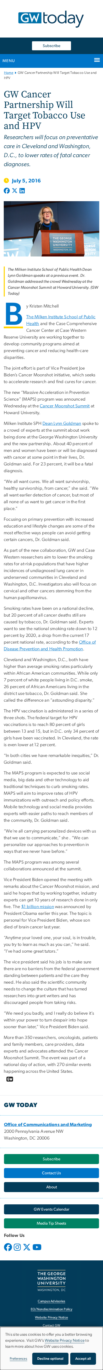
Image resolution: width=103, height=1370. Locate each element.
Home (8, 73)
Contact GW (51, 1325)
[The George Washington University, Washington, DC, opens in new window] (52, 1280)
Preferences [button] (18, 1358)
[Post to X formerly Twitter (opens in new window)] (14, 191)
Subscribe (51, 46)
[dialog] (51, 1348)
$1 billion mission (37, 907)
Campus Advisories (51, 1301)
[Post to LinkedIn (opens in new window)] (22, 191)
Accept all (83, 1358)
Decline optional (50, 1358)
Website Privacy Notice (51, 1317)
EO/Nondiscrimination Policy (51, 1309)
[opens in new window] (8, 1251)
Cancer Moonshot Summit (65, 406)
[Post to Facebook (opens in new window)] (7, 191)
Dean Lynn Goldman (61, 423)
